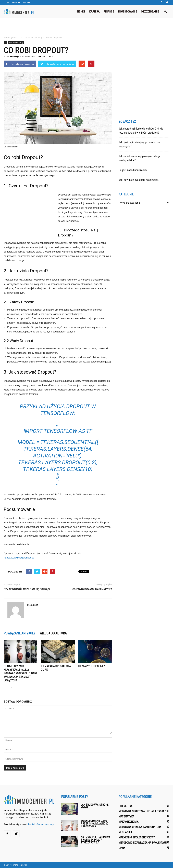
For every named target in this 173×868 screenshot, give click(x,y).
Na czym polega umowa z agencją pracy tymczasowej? (95, 839)
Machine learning (16, 42)
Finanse (109, 11)
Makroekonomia (129, 821)
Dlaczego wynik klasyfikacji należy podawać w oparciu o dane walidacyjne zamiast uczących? (20, 673)
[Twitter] (166, 2)
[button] (165, 11)
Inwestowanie (127, 11)
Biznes (81, 11)
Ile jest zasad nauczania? (133, 170)
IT (5, 42)
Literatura (125, 806)
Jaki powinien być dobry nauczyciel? (139, 179)
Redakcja (14, 56)
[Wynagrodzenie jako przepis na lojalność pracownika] (69, 825)
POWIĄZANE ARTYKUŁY (19, 633)
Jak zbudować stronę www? (94, 806)
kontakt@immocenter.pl (41, 824)
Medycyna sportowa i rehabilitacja (141, 811)
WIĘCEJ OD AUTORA (53, 633)
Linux (122, 847)
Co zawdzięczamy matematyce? (92, 589)
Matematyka (126, 816)
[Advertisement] (86, 27)
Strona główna (10, 37)
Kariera (94, 11)
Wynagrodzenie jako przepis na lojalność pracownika (94, 823)
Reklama (16, 2)
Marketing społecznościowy (137, 837)
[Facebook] (161, 2)
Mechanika (125, 832)
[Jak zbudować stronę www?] (69, 809)
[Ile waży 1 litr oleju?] (95, 651)
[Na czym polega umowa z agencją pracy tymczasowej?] (69, 841)
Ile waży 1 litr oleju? (91, 666)
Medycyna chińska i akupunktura (140, 827)
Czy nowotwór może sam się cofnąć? (27, 589)
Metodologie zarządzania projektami (143, 842)
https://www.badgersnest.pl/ (19, 557)
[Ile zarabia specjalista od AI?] (58, 651)
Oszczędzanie (150, 11)
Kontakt (26, 2)
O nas (6, 2)
